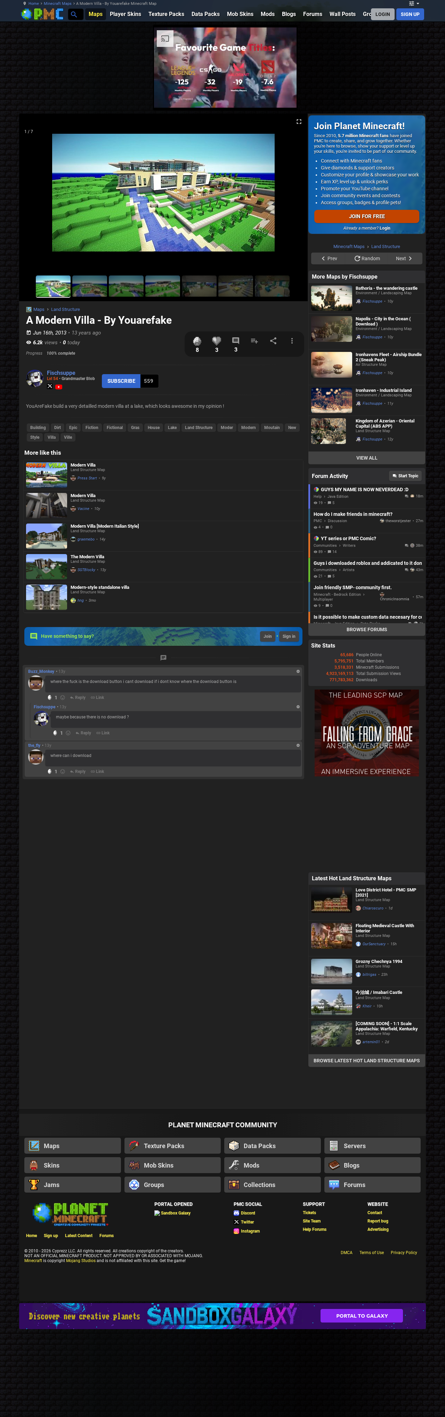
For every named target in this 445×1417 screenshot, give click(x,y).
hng (81, 600)
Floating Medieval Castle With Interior (385, 928)
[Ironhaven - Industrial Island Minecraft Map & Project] (331, 400)
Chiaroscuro (373, 908)
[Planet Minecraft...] (73, 14)
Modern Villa (83, 465)
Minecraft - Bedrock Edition (337, 594)
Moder (227, 427)
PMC (318, 521)
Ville (68, 437)
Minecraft (33, 1260)
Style (34, 437)
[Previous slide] (33, 195)
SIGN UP (410, 14)
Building (38, 427)
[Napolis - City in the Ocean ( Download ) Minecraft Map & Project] (331, 331)
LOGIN (382, 14)
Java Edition (337, 496)
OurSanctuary (374, 944)
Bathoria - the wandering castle (387, 288)
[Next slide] (294, 195)
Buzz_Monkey (41, 671)
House (154, 427)
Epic (73, 427)
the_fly (34, 745)
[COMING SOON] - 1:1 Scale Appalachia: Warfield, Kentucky (387, 1026)
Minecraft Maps (58, 3)
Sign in (289, 636)
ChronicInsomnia (394, 599)
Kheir (367, 1006)
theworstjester (398, 521)
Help (318, 496)
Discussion (337, 521)
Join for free (367, 216)
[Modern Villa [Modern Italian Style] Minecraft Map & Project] (46, 536)
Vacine (83, 508)
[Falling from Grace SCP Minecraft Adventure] (367, 775)
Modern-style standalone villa (100, 587)
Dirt (57, 427)
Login (385, 228)
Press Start (87, 478)
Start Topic (408, 475)
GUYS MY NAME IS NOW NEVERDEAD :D (364, 489)
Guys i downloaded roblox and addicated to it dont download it (368, 563)
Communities (325, 545)
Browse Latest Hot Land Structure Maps (367, 1060)
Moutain (272, 427)
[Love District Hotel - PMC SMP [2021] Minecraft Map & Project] (331, 902)
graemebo (86, 539)
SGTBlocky (86, 570)
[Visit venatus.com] (283, 96)
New (292, 427)
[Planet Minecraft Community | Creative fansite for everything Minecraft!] (70, 1214)
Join (268, 636)
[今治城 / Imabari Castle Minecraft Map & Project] (331, 1002)
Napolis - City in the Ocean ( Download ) (383, 321)
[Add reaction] (62, 697)
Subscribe (121, 381)
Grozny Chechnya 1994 (379, 961)
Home (34, 3)
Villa (52, 437)
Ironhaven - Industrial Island (384, 390)
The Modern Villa (87, 556)
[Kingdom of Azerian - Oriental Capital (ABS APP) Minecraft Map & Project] (331, 433)
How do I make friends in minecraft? (353, 514)
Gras (135, 427)
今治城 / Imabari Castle (379, 992)
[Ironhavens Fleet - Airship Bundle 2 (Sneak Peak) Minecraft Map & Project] (331, 367)
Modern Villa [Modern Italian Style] (105, 526)
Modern (248, 427)
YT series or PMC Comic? (348, 538)
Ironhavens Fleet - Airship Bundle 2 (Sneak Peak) (389, 357)
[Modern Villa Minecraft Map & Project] (46, 475)
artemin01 (371, 1042)
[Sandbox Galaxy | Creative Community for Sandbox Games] (222, 1316)
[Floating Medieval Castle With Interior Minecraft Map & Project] (331, 938)
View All (367, 458)
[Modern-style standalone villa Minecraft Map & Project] (46, 597)
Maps (38, 309)
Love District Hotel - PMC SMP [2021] (386, 892)
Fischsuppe (61, 373)
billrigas (370, 974)
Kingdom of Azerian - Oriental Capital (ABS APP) (385, 423)
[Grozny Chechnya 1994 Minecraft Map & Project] (331, 971)
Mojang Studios (81, 1260)
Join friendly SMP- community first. (353, 587)
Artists (349, 570)
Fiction (92, 427)
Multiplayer (323, 599)
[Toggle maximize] (299, 122)
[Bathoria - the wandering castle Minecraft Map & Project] (331, 298)
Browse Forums (367, 629)
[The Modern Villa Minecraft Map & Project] (46, 566)
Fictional (115, 427)
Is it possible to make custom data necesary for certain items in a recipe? (368, 617)
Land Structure (65, 309)
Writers (349, 545)
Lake (172, 427)
